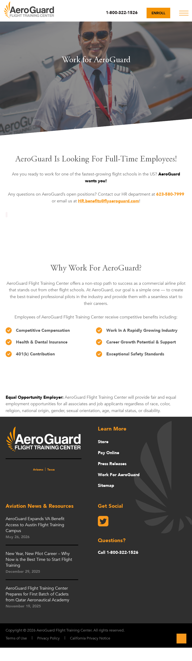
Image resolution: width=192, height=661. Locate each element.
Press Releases (112, 464)
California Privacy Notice (90, 638)
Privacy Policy (48, 638)
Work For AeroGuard (119, 475)
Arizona (38, 469)
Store (103, 442)
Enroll (158, 13)
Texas (51, 469)
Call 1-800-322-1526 (118, 553)
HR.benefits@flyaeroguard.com (108, 201)
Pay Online (108, 453)
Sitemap (106, 486)
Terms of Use (16, 638)
